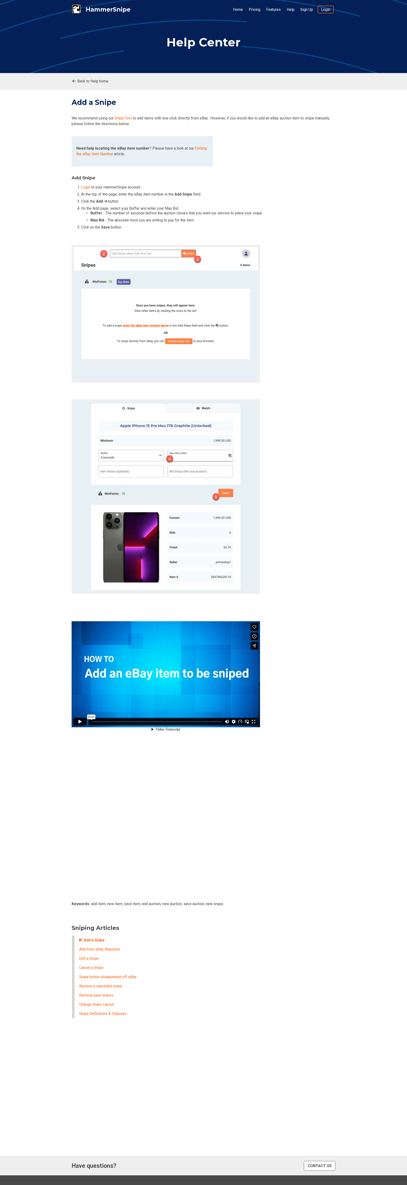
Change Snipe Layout (96, 1004)
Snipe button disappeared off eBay (108, 977)
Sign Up (306, 9)
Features (273, 9)
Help (290, 9)
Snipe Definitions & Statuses (102, 1013)
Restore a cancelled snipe (100, 986)
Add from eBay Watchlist (99, 949)
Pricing (254, 9)
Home (238, 9)
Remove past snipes (96, 995)
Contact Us (320, 1166)
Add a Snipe (94, 940)
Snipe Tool (123, 118)
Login (325, 9)
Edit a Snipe (89, 958)
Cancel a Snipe (91, 967)
